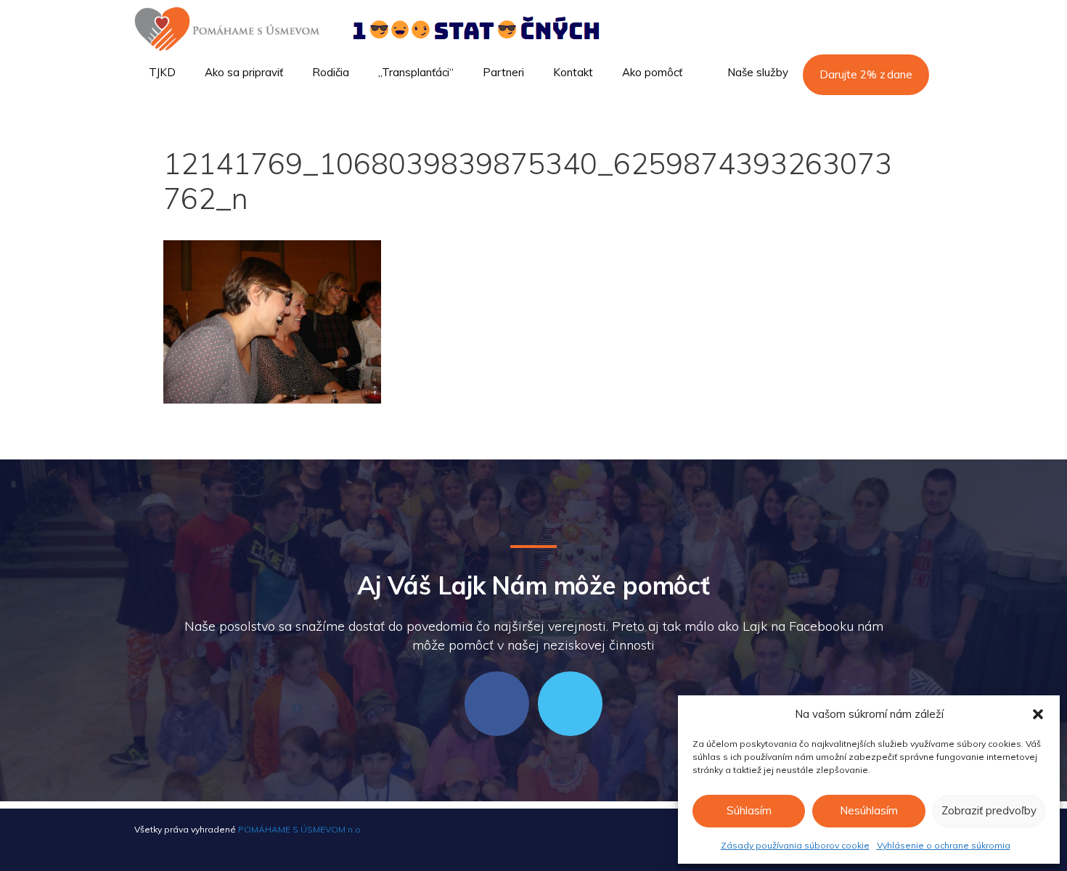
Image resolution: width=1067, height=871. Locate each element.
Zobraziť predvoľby (989, 810)
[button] (1038, 714)
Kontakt (573, 72)
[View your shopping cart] (914, 113)
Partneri (503, 72)
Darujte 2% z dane (865, 74)
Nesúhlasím (869, 810)
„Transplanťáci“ (416, 72)
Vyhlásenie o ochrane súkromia (943, 845)
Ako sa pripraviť (244, 72)
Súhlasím (749, 810)
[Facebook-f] (497, 703)
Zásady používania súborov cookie (795, 845)
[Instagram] (570, 703)
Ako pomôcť (652, 72)
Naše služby (757, 72)
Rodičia (330, 72)
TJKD (162, 72)
